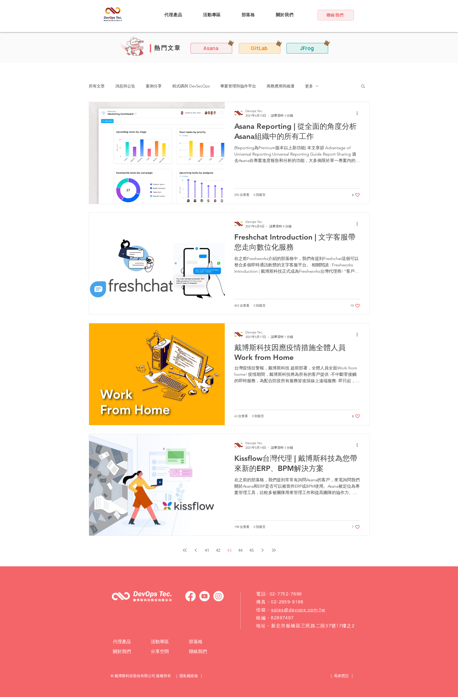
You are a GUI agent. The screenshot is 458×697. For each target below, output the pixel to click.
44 (240, 550)
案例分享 (154, 86)
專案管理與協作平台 (238, 86)
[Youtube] (204, 596)
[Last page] (274, 550)
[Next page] (262, 550)
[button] (173, 15)
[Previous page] (196, 550)
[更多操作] (359, 113)
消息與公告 (125, 86)
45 (251, 550)
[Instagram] (218, 596)
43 (229, 550)
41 (207, 550)
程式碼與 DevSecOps (191, 86)
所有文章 (97, 86)
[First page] (185, 550)
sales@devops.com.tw (298, 610)
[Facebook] (190, 596)
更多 (309, 86)
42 (218, 550)
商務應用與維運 (280, 86)
